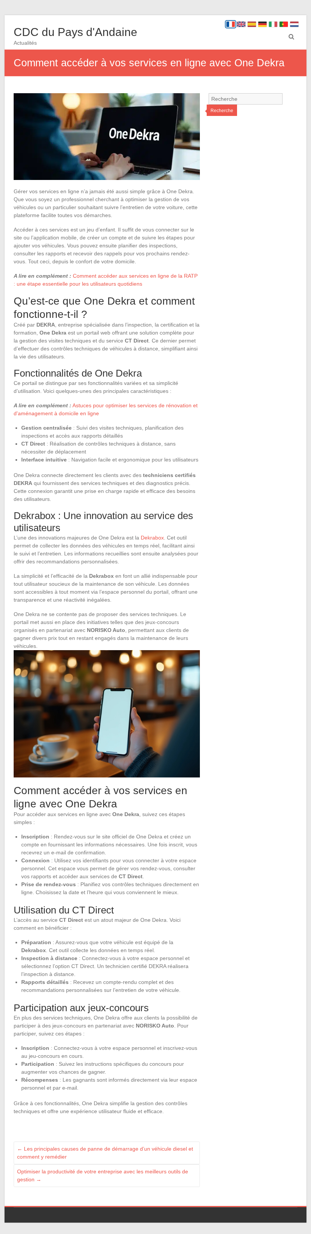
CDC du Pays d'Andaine (75, 32)
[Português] (283, 24)
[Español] (251, 24)
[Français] (230, 24)
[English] (241, 24)
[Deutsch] (262, 24)
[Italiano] (273, 24)
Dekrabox (152, 538)
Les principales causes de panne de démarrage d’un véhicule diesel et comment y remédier (105, 1153)
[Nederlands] (294, 24)
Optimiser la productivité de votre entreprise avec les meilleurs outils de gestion (102, 1175)
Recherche (221, 110)
